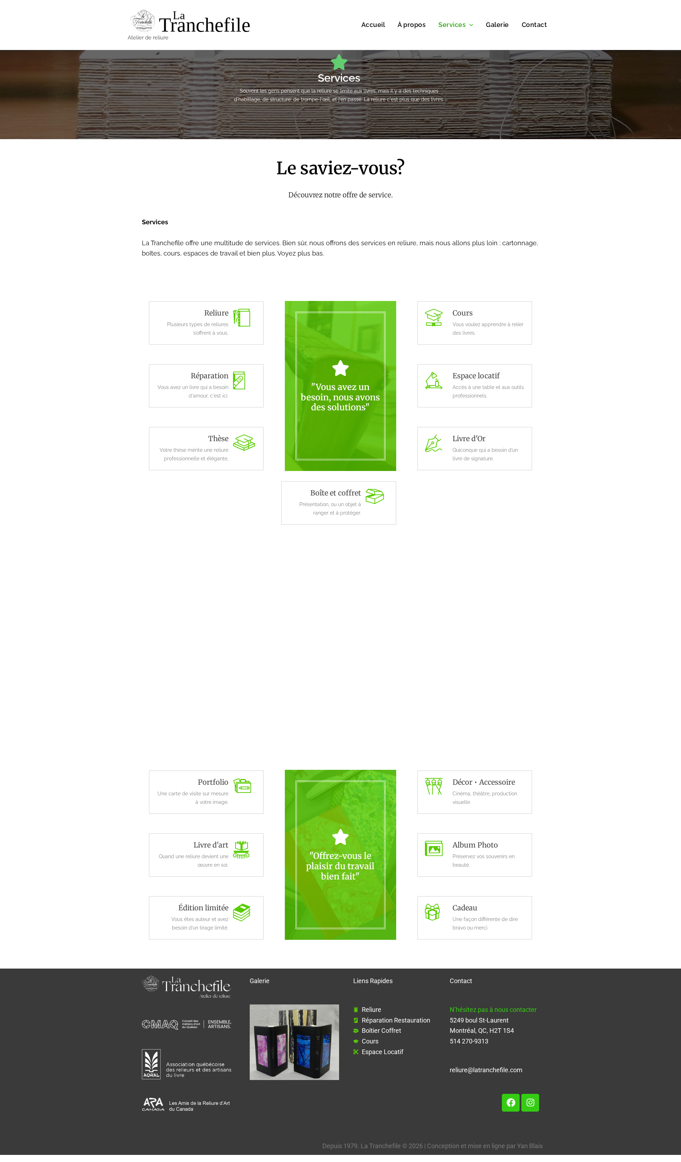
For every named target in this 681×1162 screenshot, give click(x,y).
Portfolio (213, 782)
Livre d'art (211, 844)
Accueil (373, 24)
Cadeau (465, 907)
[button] (469, 24)
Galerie (497, 24)
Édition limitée (203, 907)
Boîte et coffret (335, 492)
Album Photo (475, 844)
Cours (463, 312)
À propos (412, 24)
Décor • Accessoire (484, 782)
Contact (534, 24)
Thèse (218, 438)
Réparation (209, 375)
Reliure (216, 312)
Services (452, 24)
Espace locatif (476, 375)
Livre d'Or (469, 438)
